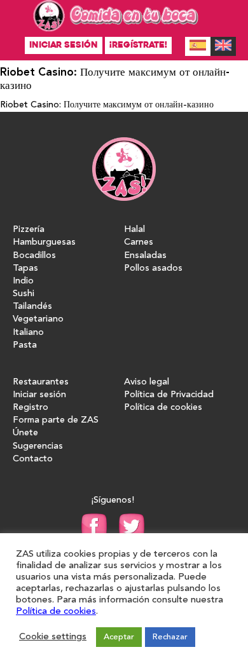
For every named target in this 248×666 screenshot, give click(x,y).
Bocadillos (34, 256)
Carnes (138, 242)
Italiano (28, 332)
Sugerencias (38, 446)
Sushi (23, 294)
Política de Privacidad (169, 395)
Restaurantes (41, 382)
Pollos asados (153, 268)
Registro (30, 407)
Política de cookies (163, 407)
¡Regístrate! (138, 44)
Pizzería (29, 229)
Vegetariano (38, 319)
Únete (25, 433)
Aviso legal (146, 382)
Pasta (25, 345)
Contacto (33, 459)
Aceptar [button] (119, 637)
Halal (134, 229)
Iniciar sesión (63, 44)
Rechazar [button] (170, 637)
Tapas (25, 268)
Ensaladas (145, 256)
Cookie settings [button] (52, 637)
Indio (23, 281)
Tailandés (32, 306)
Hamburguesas (44, 242)
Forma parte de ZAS (56, 420)
